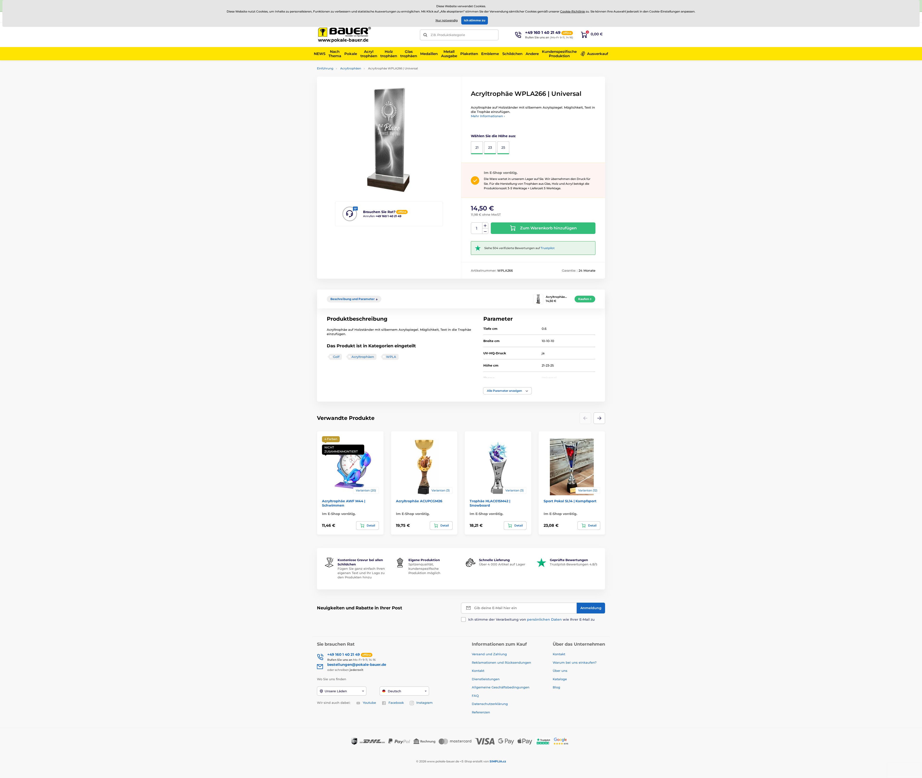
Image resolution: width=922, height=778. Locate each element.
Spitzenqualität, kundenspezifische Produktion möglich (424, 568)
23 (490, 147)
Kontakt (478, 671)
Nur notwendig (447, 20)
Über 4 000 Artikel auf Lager (502, 564)
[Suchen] (425, 35)
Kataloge (560, 679)
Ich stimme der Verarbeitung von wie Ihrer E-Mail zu (531, 619)
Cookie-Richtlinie (572, 11)
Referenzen (481, 712)
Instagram (424, 702)
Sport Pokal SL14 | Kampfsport (570, 501)
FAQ (475, 696)
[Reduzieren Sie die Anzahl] (485, 231)
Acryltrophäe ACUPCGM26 (419, 501)
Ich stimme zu (474, 20)
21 (477, 147)
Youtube (369, 702)
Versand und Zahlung (489, 654)
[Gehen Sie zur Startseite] (344, 34)
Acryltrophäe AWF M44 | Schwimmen (343, 503)
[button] (507, 390)
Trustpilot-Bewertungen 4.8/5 (573, 564)
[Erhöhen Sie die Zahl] (485, 225)
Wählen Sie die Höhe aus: (493, 136)
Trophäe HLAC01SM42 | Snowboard (490, 503)
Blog (556, 687)
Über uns (560, 671)
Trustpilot (548, 248)
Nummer (476, 228)
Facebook (396, 702)
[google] (562, 741)
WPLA (391, 357)
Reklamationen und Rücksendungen (502, 662)
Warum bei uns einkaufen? (574, 662)
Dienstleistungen (486, 679)
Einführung (325, 68)
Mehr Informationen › (488, 116)
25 (503, 147)
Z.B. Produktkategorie (448, 35)
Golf (336, 357)
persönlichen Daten (544, 619)
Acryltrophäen (350, 68)
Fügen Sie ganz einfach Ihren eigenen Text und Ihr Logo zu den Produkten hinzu (361, 573)
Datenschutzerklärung (490, 704)
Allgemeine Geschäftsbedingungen (500, 687)
